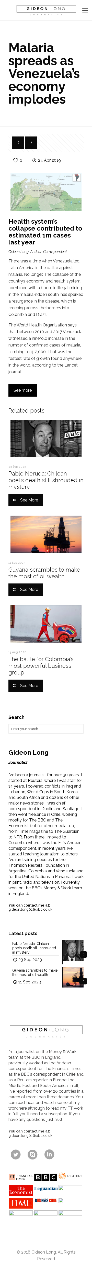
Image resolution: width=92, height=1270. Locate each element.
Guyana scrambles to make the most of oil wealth (44, 573)
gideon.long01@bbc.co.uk (30, 909)
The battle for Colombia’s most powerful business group (41, 666)
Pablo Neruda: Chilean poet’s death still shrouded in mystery (46, 480)
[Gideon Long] (46, 10)
